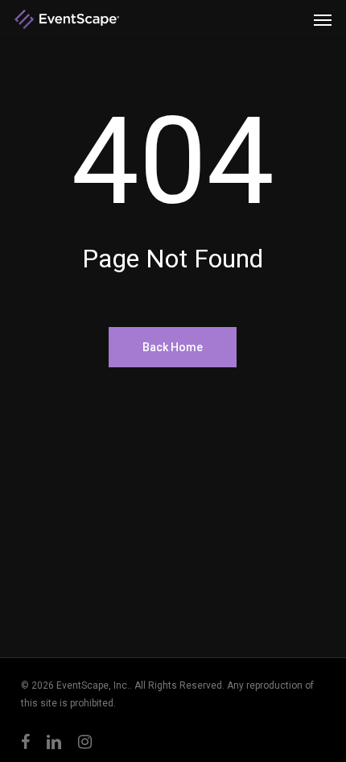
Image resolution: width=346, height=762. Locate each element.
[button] (323, 19)
